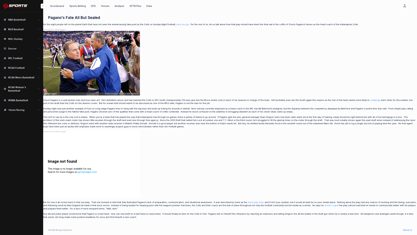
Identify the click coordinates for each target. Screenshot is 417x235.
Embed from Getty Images (54, 29)
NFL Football (15, 58)
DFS (93, 6)
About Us (407, 230)
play (256, 202)
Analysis (119, 6)
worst (250, 202)
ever (261, 202)
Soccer (12, 48)
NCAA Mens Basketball (21, 77)
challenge (375, 100)
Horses (105, 6)
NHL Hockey (15, 39)
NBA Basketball (17, 19)
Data (149, 6)
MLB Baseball (16, 29)
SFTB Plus (135, 6)
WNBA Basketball (18, 100)
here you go (182, 24)
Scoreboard (57, 6)
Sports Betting (77, 6)
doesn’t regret (331, 205)
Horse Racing (16, 110)
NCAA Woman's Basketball (17, 89)
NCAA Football (16, 67)
